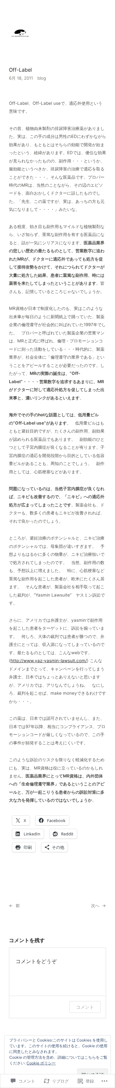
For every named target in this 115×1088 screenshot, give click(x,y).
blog (41, 78)
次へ (95, 905)
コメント (85, 1007)
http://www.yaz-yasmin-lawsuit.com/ (49, 660)
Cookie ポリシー (41, 1063)
